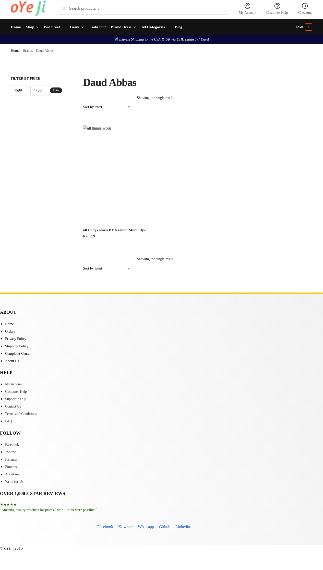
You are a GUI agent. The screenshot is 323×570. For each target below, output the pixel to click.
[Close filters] (63, 79)
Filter (56, 90)
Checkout (305, 13)
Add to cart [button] (119, 247)
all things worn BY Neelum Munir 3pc (114, 230)
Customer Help (277, 13)
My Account (247, 13)
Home (15, 51)
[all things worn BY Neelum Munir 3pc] (118, 174)
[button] (304, 27)
